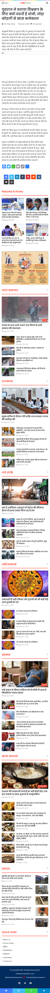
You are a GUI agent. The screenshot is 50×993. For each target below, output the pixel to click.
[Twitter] (11, 177)
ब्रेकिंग (5, 947)
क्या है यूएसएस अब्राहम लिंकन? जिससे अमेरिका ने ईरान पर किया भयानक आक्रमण (30, 532)
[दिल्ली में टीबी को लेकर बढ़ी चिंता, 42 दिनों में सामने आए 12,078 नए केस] (8, 704)
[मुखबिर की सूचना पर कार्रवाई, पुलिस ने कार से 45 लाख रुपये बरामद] (41, 879)
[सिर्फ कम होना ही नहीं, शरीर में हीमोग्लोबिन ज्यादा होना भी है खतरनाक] (8, 736)
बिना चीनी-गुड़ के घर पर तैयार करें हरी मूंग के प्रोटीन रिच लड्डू (32, 846)
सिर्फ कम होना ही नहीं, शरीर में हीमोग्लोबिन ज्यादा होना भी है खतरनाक (31, 734)
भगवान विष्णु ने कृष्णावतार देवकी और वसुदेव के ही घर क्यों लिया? (30, 622)
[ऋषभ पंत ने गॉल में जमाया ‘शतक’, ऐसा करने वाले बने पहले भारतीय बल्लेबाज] (13, 204)
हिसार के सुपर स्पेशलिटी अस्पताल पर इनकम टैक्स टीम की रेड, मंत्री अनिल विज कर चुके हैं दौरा (17, 888)
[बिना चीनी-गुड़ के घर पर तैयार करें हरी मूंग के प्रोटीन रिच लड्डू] (8, 848)
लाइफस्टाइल (7, 950)
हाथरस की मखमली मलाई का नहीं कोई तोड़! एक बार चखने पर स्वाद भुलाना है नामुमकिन (24, 793)
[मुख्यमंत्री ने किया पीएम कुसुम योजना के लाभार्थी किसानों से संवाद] (8, 442)
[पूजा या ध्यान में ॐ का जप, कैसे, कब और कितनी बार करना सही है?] (8, 635)
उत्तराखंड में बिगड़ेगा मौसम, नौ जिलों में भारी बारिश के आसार (30, 369)
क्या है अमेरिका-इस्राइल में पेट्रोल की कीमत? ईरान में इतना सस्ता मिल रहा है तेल (23, 509)
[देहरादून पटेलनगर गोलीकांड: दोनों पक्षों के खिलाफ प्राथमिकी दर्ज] (8, 361)
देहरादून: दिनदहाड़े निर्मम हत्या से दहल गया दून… (18, 920)
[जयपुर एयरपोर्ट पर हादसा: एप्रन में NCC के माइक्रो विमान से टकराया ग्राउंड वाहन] (8, 452)
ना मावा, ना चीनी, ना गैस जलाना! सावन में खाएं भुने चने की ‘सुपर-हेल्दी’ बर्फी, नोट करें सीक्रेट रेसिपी (32, 836)
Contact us (7, 961)
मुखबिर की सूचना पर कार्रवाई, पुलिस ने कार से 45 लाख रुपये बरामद (16, 877)
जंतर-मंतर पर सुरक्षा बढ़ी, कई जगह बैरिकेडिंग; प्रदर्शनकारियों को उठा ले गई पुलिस (30, 339)
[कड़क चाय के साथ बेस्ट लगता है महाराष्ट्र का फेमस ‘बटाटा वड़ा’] (8, 806)
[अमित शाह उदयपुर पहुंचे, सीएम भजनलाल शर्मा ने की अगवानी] (8, 463)
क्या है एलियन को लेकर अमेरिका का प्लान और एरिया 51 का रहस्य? (32, 552)
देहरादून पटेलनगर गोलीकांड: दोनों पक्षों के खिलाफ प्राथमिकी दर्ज (31, 359)
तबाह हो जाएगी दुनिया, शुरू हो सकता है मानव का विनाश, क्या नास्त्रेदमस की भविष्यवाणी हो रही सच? (30, 521)
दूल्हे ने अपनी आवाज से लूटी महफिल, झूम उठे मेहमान (31, 542)
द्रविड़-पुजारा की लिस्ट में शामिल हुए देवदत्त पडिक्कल (36, 239)
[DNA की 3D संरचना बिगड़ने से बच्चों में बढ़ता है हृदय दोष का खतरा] (8, 746)
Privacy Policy (8, 943)
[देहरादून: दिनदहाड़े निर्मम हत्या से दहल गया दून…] (41, 922)
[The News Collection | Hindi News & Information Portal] (25, 3)
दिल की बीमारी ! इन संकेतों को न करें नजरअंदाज (29, 713)
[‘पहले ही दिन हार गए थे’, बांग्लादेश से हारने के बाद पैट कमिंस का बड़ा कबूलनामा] (13, 229)
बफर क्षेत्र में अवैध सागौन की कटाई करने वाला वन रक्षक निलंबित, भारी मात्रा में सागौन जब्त (16, 899)
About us (6, 940)
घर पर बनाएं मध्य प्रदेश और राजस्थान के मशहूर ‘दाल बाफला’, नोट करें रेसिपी (31, 814)
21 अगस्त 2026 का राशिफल (26, 611)
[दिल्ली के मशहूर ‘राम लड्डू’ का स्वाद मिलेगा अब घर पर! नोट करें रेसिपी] (8, 827)
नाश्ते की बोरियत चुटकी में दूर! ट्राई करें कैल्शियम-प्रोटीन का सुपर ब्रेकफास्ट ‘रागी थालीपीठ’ (31, 857)
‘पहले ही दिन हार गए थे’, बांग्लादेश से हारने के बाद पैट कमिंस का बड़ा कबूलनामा (12, 240)
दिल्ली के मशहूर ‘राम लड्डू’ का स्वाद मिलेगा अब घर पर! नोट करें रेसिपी (32, 824)
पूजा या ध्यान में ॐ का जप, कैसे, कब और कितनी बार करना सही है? (31, 632)
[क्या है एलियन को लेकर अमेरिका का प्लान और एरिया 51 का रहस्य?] (8, 555)
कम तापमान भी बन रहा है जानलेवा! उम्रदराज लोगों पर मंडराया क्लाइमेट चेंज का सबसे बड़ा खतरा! (31, 724)
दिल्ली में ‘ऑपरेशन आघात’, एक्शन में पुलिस (29, 349)
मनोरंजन (6, 954)
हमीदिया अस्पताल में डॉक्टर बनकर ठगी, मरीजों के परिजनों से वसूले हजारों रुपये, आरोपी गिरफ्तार (16, 910)
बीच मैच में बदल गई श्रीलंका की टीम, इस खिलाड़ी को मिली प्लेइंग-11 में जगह (37, 214)
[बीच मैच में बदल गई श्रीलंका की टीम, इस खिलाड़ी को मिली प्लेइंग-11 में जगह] (37, 204)
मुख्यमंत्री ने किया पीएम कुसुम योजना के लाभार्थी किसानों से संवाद (31, 440)
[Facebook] (6, 177)
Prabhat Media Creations (35, 977)
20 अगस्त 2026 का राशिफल (27, 642)
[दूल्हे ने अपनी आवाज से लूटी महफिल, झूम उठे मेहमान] (8, 544)
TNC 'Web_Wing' (9, 24)
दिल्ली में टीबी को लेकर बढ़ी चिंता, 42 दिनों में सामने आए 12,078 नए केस (32, 702)
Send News (7, 958)
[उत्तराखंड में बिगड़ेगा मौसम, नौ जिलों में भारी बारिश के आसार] (8, 371)
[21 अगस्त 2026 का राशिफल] (8, 614)
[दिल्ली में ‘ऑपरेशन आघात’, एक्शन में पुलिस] (8, 351)
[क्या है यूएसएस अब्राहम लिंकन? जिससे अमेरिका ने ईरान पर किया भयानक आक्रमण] (8, 533)
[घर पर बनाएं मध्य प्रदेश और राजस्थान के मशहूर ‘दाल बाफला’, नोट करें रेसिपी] (8, 816)
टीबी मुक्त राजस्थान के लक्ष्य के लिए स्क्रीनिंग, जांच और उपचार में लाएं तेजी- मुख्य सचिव (30, 430)
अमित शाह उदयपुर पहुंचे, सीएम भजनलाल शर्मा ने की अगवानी (31, 461)
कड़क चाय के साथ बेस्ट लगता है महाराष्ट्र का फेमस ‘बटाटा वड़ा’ (31, 804)
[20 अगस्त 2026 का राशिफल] (8, 645)
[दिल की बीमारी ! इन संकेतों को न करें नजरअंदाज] (8, 715)
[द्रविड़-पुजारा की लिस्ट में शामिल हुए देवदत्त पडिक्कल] (37, 229)
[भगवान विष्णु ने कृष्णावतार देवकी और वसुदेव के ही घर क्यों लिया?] (8, 624)
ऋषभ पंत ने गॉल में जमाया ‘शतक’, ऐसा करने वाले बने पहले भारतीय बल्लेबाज (12, 215)
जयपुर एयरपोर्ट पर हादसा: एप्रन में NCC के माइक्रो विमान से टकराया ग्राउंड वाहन (32, 450)
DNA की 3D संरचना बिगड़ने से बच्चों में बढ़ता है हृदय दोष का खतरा (30, 744)
